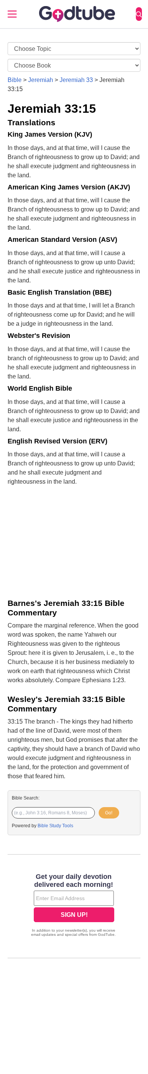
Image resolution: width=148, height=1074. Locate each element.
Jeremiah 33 (76, 80)
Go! (108, 812)
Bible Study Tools (55, 825)
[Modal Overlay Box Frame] (74, 906)
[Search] (139, 14)
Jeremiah (40, 80)
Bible (15, 80)
